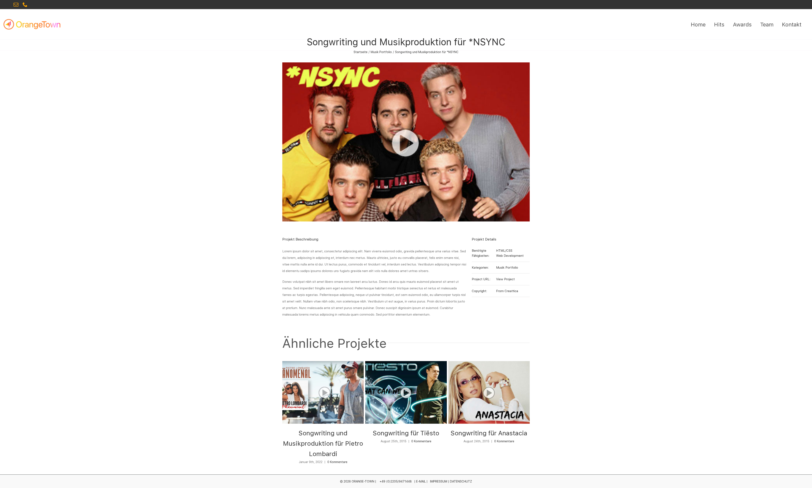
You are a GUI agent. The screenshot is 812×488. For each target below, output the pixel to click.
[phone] (25, 4)
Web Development (510, 256)
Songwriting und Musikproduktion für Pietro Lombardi (323, 443)
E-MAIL (421, 481)
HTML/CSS (504, 251)
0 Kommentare (337, 462)
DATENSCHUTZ (461, 481)
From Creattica (507, 291)
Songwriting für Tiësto (406, 433)
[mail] (16, 4)
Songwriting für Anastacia (489, 433)
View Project (505, 279)
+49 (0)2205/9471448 (396, 481)
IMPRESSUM (438, 481)
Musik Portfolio (507, 267)
